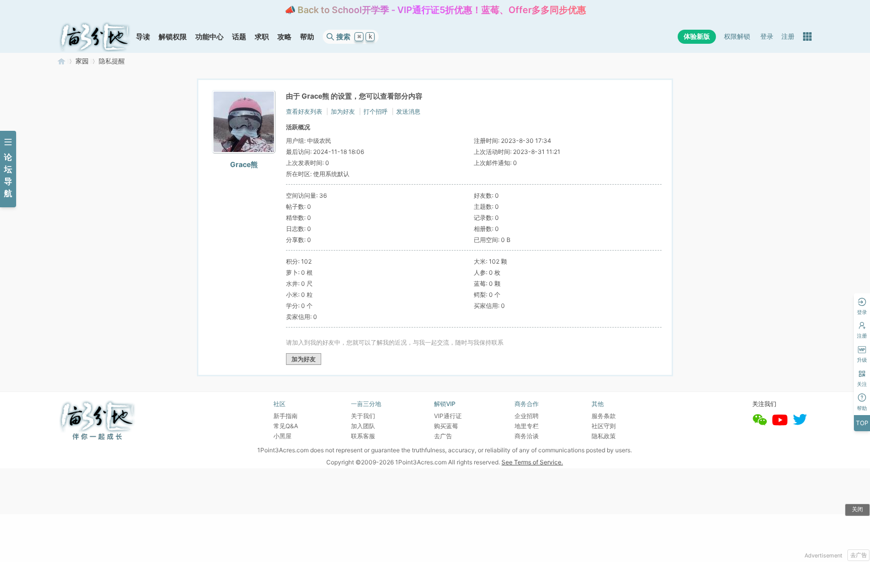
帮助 (307, 36)
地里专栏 (527, 426)
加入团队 (363, 426)
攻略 (284, 36)
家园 (82, 61)
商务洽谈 (527, 436)
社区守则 (604, 426)
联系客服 (363, 436)
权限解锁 (737, 36)
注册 (787, 36)
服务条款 (604, 416)
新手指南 (285, 416)
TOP (862, 423)
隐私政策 (604, 436)
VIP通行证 (448, 416)
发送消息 (408, 111)
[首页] (94, 37)
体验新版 (697, 36)
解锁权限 (173, 36)
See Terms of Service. (532, 462)
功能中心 (209, 36)
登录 (766, 36)
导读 (143, 36)
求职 (262, 36)
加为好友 (343, 111)
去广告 (858, 554)
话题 (239, 36)
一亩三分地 (61, 61)
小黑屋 (282, 436)
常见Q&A (285, 426)
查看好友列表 (304, 111)
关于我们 (363, 416)
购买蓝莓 (446, 426)
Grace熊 (244, 164)
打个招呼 (376, 111)
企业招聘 (527, 416)
